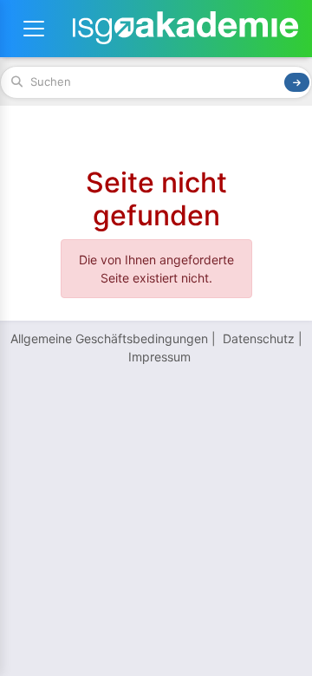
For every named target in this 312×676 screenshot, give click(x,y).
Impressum (159, 356)
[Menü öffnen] (34, 29)
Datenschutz (259, 338)
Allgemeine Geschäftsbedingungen (109, 338)
